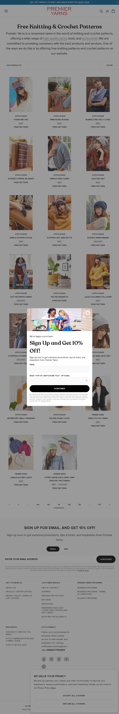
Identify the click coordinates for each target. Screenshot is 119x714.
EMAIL (32, 365)
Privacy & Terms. (46, 401)
